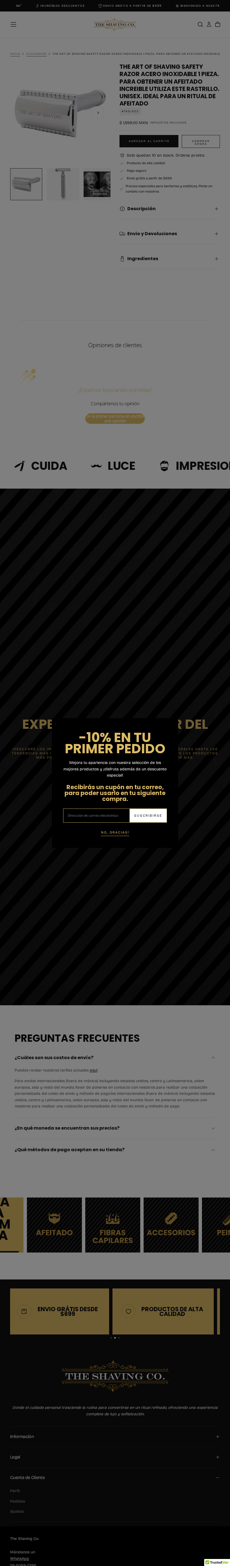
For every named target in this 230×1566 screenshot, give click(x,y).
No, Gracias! (115, 832)
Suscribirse (148, 816)
